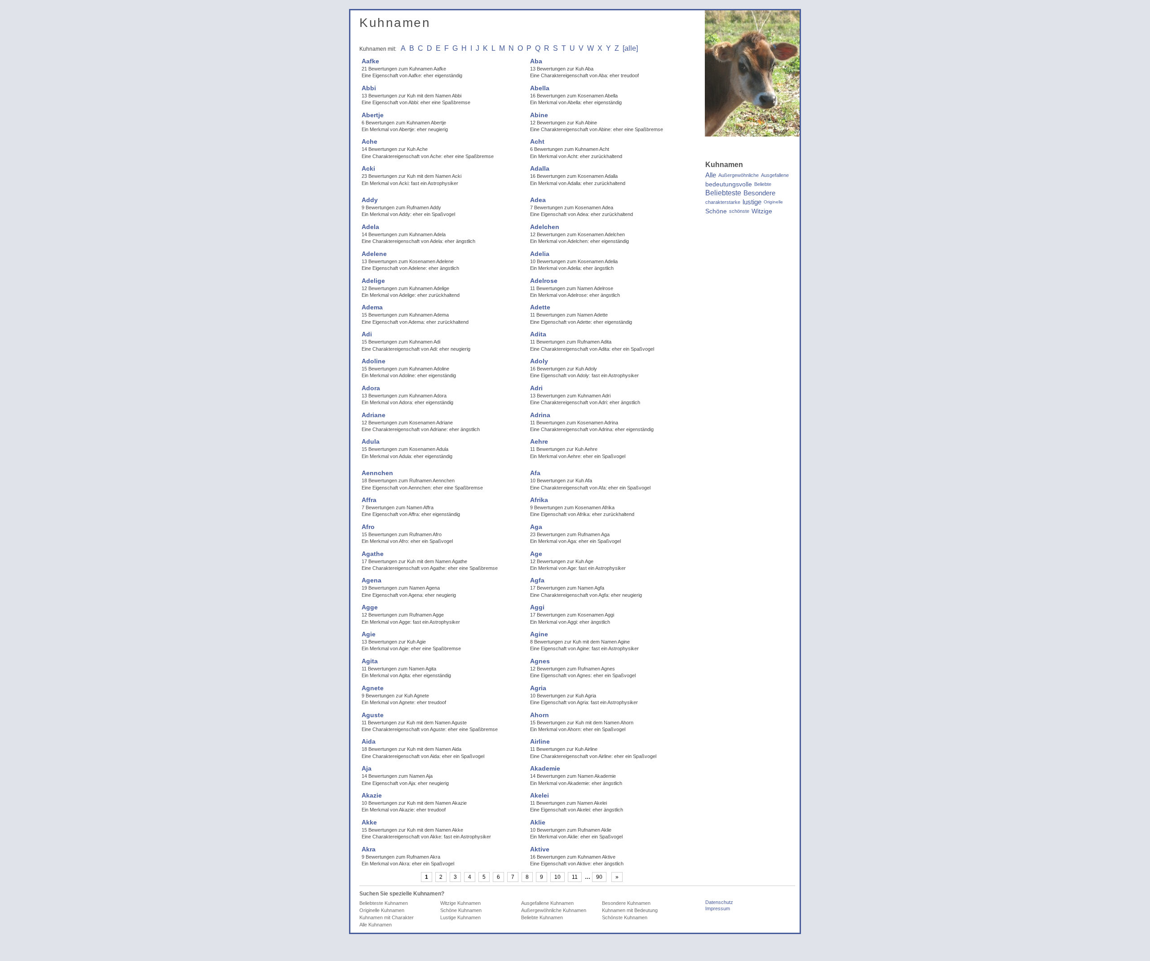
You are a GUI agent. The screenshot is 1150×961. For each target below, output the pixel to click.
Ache (369, 141)
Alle (710, 175)
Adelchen (544, 226)
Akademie (545, 768)
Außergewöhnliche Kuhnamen (553, 910)
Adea (538, 199)
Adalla (539, 168)
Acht (537, 141)
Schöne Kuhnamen (461, 910)
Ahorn (539, 715)
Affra (369, 499)
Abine (539, 115)
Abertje (373, 115)
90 (599, 877)
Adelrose (543, 280)
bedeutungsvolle (728, 184)
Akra (369, 849)
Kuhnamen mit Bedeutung (630, 910)
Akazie (372, 795)
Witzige (762, 211)
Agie (369, 634)
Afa (535, 472)
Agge (370, 607)
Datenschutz (719, 902)
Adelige (373, 280)
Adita (538, 334)
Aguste (373, 715)
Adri (536, 388)
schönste (739, 211)
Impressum (717, 908)
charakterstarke (722, 202)
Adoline (373, 361)
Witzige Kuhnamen (460, 903)
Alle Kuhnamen (375, 924)
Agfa (537, 580)
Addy (370, 199)
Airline (540, 741)
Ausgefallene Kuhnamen (547, 903)
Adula (371, 441)
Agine (539, 634)
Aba (536, 61)
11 (575, 877)
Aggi (537, 607)
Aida (369, 741)
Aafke (370, 61)
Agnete (373, 688)
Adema (372, 307)
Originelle (773, 201)
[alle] (630, 48)
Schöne (716, 211)
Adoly (539, 361)
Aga (536, 526)
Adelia (539, 253)
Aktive (539, 849)
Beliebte (762, 184)
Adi (367, 334)
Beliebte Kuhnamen (542, 917)
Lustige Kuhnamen (460, 917)
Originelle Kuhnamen (381, 910)
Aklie (537, 822)
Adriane (373, 415)
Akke (369, 822)
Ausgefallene (775, 175)
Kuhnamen (394, 23)
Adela (370, 226)
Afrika (539, 499)
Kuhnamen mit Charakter (386, 917)
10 (557, 877)
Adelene (374, 253)
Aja (367, 768)
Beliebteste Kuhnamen (383, 903)
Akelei (539, 795)
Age (536, 553)
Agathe (373, 553)
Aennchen (377, 472)
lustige (752, 202)
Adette (540, 307)
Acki (368, 168)
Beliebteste (723, 193)
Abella (539, 88)
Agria (538, 688)
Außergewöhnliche (738, 175)
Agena (371, 580)
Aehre (539, 441)
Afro (368, 526)
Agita (370, 661)
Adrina (540, 415)
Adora (371, 388)
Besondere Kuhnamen (626, 903)
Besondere (759, 193)
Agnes (540, 661)
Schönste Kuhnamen (624, 917)
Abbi (369, 88)
